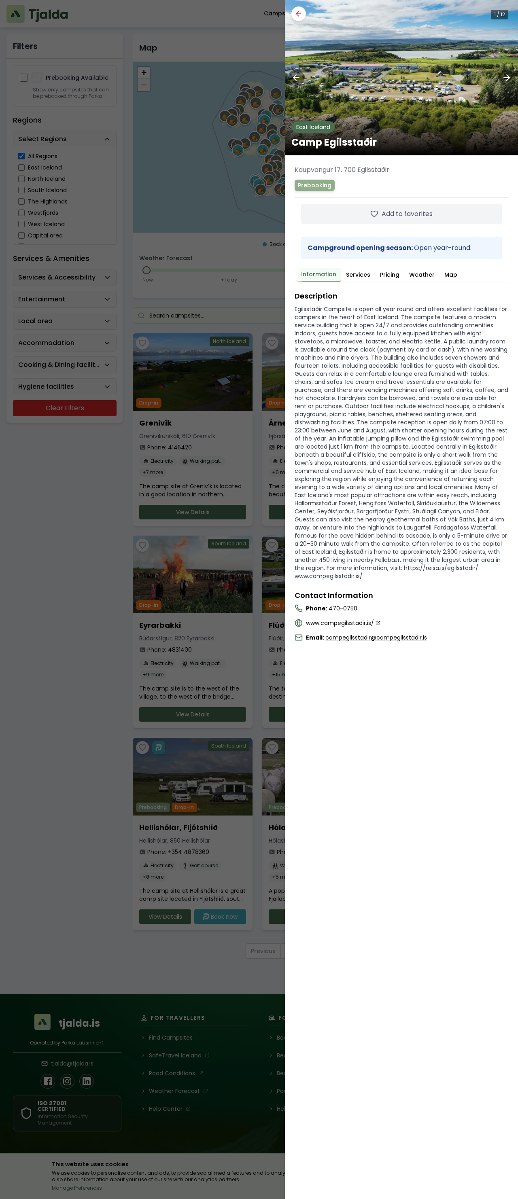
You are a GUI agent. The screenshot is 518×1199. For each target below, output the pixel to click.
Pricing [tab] (389, 275)
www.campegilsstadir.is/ (340, 623)
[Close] (298, 13)
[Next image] (507, 78)
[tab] (318, 275)
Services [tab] (358, 275)
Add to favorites (407, 213)
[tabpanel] (401, 466)
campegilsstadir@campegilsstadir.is (376, 637)
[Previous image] (296, 78)
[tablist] (401, 274)
